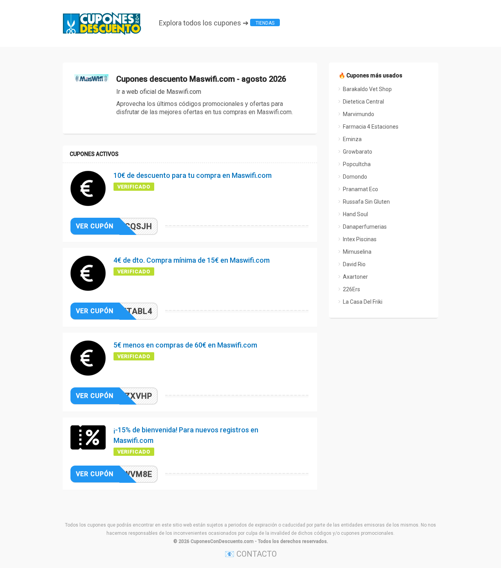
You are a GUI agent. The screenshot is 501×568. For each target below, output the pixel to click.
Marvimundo (358, 114)
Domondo (355, 177)
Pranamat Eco (360, 189)
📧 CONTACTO (251, 554)
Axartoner (355, 277)
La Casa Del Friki (362, 302)
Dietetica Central (363, 102)
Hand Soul (355, 214)
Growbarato (357, 152)
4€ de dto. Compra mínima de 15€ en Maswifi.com (192, 260)
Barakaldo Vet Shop (367, 89)
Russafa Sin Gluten (366, 202)
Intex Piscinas (360, 239)
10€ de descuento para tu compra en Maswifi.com (193, 175)
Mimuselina (357, 252)
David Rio (354, 264)
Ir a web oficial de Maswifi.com (158, 91)
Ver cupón (95, 226)
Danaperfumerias (365, 227)
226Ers (351, 289)
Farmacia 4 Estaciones (370, 127)
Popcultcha (357, 164)
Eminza (352, 139)
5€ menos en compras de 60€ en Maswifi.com (185, 345)
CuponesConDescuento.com (222, 541)
